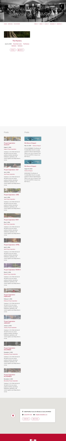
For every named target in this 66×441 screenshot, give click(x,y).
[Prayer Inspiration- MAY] (12, 216)
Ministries (57, 4)
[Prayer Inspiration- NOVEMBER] (12, 371)
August (5, 149)
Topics (35, 23)
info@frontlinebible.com (41, 414)
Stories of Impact (37, 145)
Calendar (51, 6)
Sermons (10, 23)
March (5, 274)
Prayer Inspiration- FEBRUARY (9, 295)
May (5, 224)
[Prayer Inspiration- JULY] (12, 166)
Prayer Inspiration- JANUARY (9, 322)
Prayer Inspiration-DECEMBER (9, 349)
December (6, 354)
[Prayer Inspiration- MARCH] (12, 266)
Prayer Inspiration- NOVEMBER (9, 375)
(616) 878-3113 (28, 414)
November (6, 380)
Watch (50, 4)
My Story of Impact (30, 143)
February (6, 301)
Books (46, 23)
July (5, 174)
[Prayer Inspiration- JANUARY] (12, 318)
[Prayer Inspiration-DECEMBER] (12, 344)
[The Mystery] (17, 36)
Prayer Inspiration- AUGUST (9, 144)
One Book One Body (42, 6)
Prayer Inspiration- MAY (11, 220)
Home (5, 23)
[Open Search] (61, 6)
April (5, 249)
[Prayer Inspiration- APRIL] (12, 241)
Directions (35, 418)
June (5, 199)
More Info (26, 418)
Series (40, 23)
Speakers (52, 23)
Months (59, 23)
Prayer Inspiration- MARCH (12, 270)
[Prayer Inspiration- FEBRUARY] (12, 291)
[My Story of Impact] (32, 139)
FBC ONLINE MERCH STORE (48, 7)
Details (13, 49)
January (6, 327)
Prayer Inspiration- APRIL (11, 245)
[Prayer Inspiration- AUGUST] (12, 139)
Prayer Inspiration (12, 149)
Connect (44, 4)
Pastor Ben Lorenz (17, 44)
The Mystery (17, 23)
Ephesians (14, 45)
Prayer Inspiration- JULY (11, 170)
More (58, 7)
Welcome (38, 4)
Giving (58, 6)
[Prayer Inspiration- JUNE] (12, 191)
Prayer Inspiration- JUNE (11, 195)
